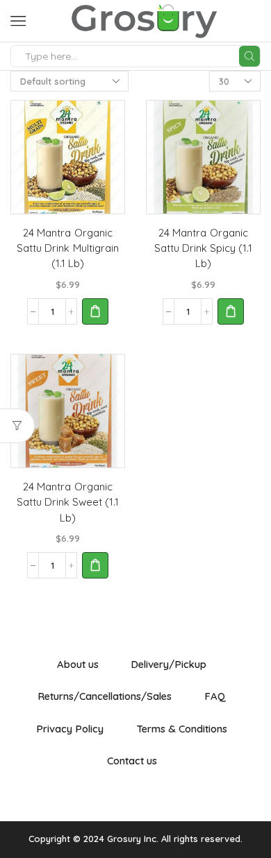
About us (78, 664)
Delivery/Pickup (168, 664)
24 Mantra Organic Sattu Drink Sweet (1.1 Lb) (68, 502)
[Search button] (249, 56)
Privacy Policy (70, 728)
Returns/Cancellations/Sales (105, 696)
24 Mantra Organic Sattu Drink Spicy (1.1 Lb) (203, 248)
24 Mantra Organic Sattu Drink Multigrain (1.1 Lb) (67, 248)
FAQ (215, 696)
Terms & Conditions (181, 728)
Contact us (132, 760)
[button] (95, 311)
